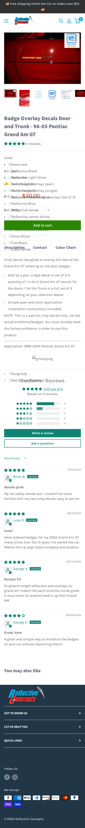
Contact (40, 247)
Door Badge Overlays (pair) (33, 184)
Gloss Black (21, 236)
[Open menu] (6, 21)
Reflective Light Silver (29, 177)
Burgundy (19, 374)
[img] (14, 470)
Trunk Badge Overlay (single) (34, 190)
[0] (77, 21)
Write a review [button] (42, 433)
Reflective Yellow (25, 210)
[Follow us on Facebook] (7, 777)
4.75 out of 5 (53, 389)
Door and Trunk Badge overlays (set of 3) (44, 197)
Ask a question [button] (42, 443)
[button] (15, 144)
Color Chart (65, 247)
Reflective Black (24, 171)
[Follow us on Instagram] (15, 777)
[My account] (69, 21)
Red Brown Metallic (27, 380)
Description (14, 247)
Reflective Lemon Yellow (31, 217)
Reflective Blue (23, 203)
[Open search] (61, 21)
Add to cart (42, 225)
